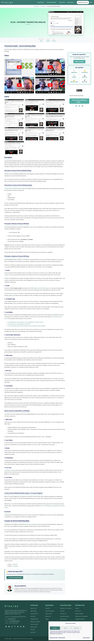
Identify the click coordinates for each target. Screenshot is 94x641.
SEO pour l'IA (84, 76)
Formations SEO (34, 624)
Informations (80, 605)
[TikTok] (20, 626)
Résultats (62, 2)
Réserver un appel (83, 2)
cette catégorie (13, 293)
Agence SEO (36, 6)
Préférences (76, 628)
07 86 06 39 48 (11, 618)
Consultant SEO (85, 71)
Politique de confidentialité (81, 616)
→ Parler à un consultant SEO (15, 577)
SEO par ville (63, 613)
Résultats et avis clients (66, 608)
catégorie (6, 274)
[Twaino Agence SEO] (11, 606)
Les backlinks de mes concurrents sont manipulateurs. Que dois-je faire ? (26, 322)
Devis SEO (32, 632)
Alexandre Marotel (64, 616)
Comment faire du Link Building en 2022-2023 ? (19, 324)
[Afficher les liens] (45, 2)
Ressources (70, 2)
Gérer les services (86, 637)
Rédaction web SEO (74, 81)
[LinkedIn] (6, 626)
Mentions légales (61, 637)
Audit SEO (74, 76)
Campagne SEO (74, 71)
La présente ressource (9, 470)
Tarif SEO (32, 629)
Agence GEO (33, 611)
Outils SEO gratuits (49, 611)
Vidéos (47, 619)
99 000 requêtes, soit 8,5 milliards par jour (40, 288)
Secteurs (62, 611)
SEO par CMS (84, 81)
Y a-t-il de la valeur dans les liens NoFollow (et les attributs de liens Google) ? (27, 326)
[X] (17, 626)
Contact (77, 608)
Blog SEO (47, 608)
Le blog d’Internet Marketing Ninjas (13, 188)
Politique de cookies (54, 637)
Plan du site (78, 611)
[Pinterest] (15, 626)
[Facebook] (23, 626)
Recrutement (63, 619)
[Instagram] (12, 626)
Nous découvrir (51, 2)
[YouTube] (9, 626)
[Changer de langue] (91, 2)
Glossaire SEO (48, 613)
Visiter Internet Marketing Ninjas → (79, 101)
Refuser (65, 628)
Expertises (40, 2)
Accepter (55, 628)
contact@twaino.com (14, 621)
